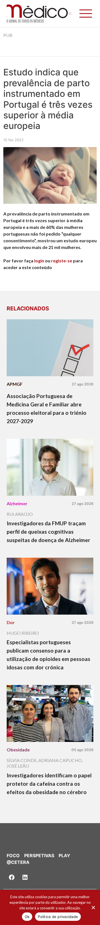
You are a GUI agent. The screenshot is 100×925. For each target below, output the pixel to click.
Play (64, 855)
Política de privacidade (58, 916)
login (39, 260)
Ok (27, 916)
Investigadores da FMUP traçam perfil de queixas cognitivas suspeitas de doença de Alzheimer (48, 531)
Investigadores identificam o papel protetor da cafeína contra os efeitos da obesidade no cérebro (49, 783)
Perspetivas (39, 855)
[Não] (93, 907)
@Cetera (18, 862)
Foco (13, 855)
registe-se (61, 260)
